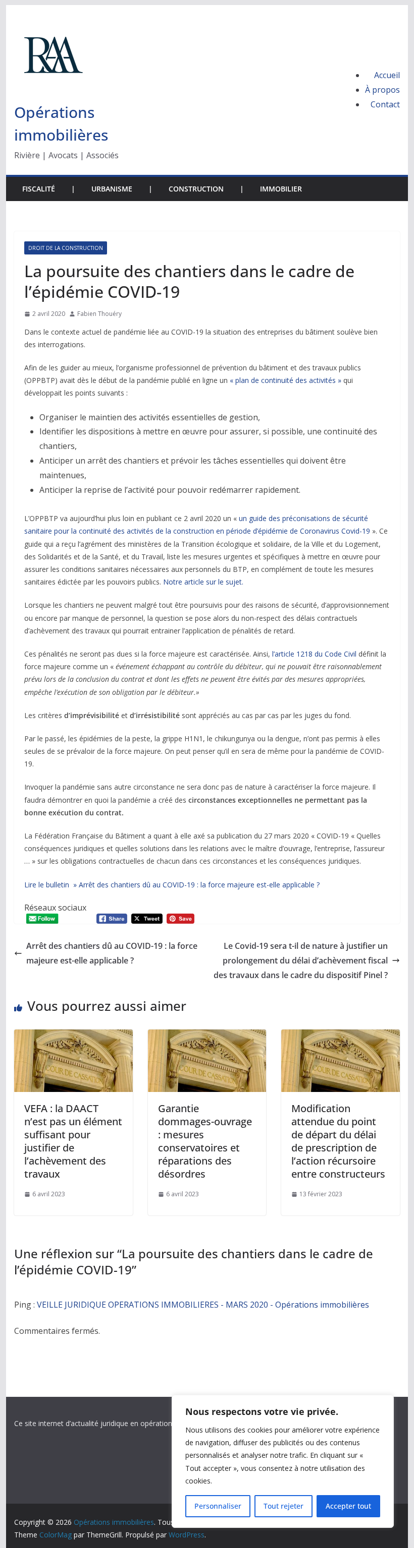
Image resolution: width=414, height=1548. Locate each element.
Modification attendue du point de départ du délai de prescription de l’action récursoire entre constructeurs (338, 1141)
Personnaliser (217, 1506)
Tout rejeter (283, 1506)
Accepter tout (348, 1506)
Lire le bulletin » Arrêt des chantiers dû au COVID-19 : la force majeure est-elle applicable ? (172, 884)
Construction (196, 189)
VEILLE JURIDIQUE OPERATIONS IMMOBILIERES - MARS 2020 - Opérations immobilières (203, 1304)
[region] (283, 1461)
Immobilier (281, 189)
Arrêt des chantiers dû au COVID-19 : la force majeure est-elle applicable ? (111, 953)
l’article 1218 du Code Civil (315, 654)
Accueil (387, 75)
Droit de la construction (65, 247)
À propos (382, 89)
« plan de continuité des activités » (285, 380)
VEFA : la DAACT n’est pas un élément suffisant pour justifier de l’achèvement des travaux (73, 1141)
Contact (385, 104)
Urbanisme (111, 189)
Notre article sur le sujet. (203, 582)
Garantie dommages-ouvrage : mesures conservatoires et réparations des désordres (205, 1141)
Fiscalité (38, 189)
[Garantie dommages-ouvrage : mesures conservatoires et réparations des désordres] (207, 1036)
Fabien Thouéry (99, 313)
